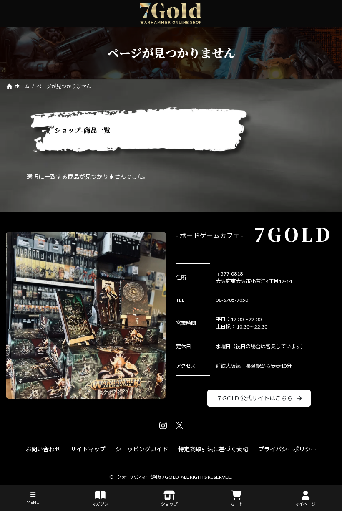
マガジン (100, 503)
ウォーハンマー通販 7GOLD (147, 477)
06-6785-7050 (232, 300)
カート (236, 503)
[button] (259, 398)
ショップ (169, 503)
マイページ (305, 503)
